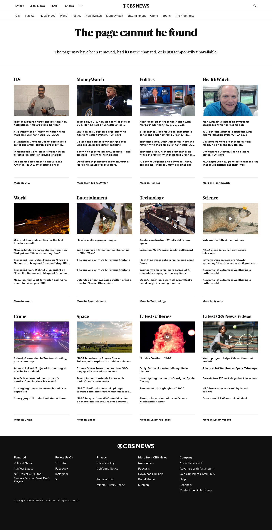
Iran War (30, 16)
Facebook (61, 468)
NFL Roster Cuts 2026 (28, 474)
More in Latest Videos (217, 419)
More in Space (86, 419)
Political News (23, 463)
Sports (166, 16)
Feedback (186, 484)
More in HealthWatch (216, 182)
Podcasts (144, 468)
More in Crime (23, 419)
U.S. (18, 16)
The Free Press (184, 16)
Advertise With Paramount (196, 468)
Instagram (61, 474)
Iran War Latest (23, 468)
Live (55, 6)
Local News (37, 5)
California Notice (107, 468)
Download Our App (150, 474)
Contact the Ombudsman (196, 490)
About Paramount (191, 463)
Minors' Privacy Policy (111, 484)
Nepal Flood (48, 16)
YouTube (60, 463)
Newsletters (146, 463)
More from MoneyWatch (92, 182)
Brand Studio (146, 479)
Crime (154, 16)
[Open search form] (255, 6)
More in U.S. (22, 182)
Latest (19, 5)
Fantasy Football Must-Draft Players (31, 480)
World (63, 16)
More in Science (213, 301)
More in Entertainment (91, 301)
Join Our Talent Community (197, 474)
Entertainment (136, 16)
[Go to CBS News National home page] (136, 6)
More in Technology (153, 301)
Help (183, 479)
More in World (23, 301)
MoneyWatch (114, 16)
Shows (70, 5)
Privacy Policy (106, 463)
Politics (76, 16)
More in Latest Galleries (155, 419)
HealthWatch (93, 16)
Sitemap (143, 484)
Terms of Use (105, 479)
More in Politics (150, 182)
